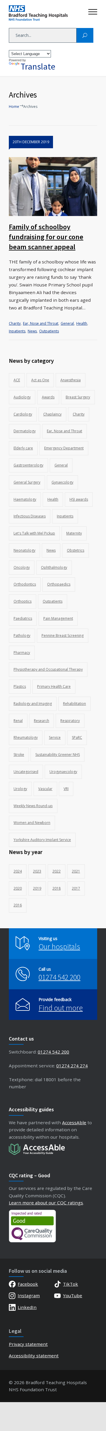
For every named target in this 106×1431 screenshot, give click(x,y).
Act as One (40, 380)
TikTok (70, 1284)
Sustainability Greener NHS (57, 754)
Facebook (28, 1284)
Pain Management (58, 618)
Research (41, 720)
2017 (76, 888)
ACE (17, 380)
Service (55, 737)
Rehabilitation (74, 703)
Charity (15, 323)
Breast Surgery (78, 397)
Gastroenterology (28, 465)
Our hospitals (59, 946)
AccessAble (74, 1122)
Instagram (29, 1295)
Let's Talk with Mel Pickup (34, 533)
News (32, 331)
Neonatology (24, 550)
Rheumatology (26, 737)
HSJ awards (78, 499)
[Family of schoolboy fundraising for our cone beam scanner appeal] (53, 186)
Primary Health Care (54, 686)
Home (14, 106)
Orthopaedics (58, 584)
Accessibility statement (34, 1356)
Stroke (19, 754)
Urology (20, 788)
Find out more (61, 1008)
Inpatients (17, 331)
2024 (18, 871)
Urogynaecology (63, 771)
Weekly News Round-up (33, 805)
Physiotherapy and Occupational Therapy (48, 669)
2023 (37, 871)
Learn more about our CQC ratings (46, 1203)
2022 (56, 871)
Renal (18, 720)
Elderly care (23, 448)
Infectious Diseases (30, 516)
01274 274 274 (72, 1066)
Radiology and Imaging (33, 703)
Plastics (20, 686)
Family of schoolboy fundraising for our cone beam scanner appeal (46, 236)
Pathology (22, 635)
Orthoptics (23, 601)
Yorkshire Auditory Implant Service (42, 839)
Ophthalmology (54, 567)
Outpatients (49, 331)
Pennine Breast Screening (63, 635)
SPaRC (77, 737)
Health (81, 323)
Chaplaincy (52, 414)
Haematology (25, 499)
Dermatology (25, 430)
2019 (37, 888)
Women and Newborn (32, 822)
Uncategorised (26, 771)
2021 (76, 871)
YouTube (72, 1295)
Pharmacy (22, 652)
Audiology (22, 397)
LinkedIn (27, 1307)
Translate (38, 66)
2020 (18, 888)
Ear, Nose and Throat (40, 323)
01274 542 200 (59, 977)
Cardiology (23, 414)
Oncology (22, 567)
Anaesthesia (70, 380)
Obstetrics (75, 550)
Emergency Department (64, 448)
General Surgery (27, 482)
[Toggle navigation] (92, 10)
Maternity (74, 533)
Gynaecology (62, 482)
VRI (66, 788)
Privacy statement (28, 1344)
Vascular (45, 788)
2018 (56, 888)
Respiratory (70, 720)
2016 (18, 905)
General (67, 323)
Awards (48, 397)
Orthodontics (25, 584)
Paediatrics (23, 618)
